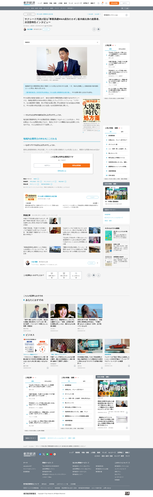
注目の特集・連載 (110, 184)
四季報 (85, 3)
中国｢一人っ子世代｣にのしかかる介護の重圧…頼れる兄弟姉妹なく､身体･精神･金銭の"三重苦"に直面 (62, 359)
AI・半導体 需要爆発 (111, 201)
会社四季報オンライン (48, 469)
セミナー (77, 3)
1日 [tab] (110, 131)
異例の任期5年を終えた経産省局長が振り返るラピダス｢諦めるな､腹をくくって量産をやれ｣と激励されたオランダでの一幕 (106, 405)
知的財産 (57, 488)
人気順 (60, 3)
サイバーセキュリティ (29, 469)
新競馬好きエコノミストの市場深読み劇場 (118, 166)
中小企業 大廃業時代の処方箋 (47, 196)
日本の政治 (112, 175)
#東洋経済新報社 (45, 184)
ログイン (125, 3)
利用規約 (117, 480)
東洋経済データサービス (79, 471)
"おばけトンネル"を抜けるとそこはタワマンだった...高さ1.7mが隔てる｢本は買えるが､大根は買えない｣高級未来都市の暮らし (75, 231)
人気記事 (108, 45)
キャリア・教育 (48, 8)
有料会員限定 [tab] (122, 49)
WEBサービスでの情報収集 (31, 488)
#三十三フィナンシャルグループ (114, 217)
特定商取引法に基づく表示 (69, 488)
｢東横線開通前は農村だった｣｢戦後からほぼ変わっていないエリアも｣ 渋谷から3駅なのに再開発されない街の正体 (35, 250)
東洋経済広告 (99, 466)
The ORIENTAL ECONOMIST (50, 466)
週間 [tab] (122, 131)
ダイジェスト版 (113, 144)
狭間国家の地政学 (119, 257)
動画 (65, 3)
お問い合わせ (107, 488)
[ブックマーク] (94, 29)
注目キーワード (110, 210)
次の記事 (97, 14)
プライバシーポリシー (46, 488)
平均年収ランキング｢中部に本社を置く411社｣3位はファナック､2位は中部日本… (118, 72)
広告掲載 (73, 484)
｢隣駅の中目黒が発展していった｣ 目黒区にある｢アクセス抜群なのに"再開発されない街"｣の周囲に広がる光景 (75, 249)
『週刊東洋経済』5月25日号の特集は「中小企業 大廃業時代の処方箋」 (48, 92)
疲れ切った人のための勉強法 (120, 232)
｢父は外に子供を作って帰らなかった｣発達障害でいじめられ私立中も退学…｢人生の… (118, 54)
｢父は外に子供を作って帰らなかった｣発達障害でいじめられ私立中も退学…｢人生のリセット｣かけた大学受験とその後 (75, 241)
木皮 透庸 (29, 29)
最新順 (46, 3)
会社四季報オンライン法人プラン (82, 469)
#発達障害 (107, 214)
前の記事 (91, 14)
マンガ (71, 3)
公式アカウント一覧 (62, 484)
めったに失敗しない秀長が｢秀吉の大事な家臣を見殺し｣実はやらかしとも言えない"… (118, 90)
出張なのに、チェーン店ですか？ (118, 140)
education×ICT (27, 466)
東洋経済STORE (47, 471)
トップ (40, 3)
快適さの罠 (117, 244)
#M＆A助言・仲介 (34, 181)
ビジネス (27, 8)
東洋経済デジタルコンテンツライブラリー (54, 474)
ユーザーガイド (119, 477)
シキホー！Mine (46, 477)
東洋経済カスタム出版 (102, 469)
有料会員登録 (114, 3)
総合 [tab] (110, 49)
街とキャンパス (113, 153)
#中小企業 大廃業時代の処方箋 (45, 14)
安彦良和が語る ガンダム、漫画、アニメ (118, 162)
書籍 (92, 3)
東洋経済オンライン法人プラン (81, 466)
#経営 (35, 179)
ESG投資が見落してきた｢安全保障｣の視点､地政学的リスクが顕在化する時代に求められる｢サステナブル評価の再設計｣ (90, 360)
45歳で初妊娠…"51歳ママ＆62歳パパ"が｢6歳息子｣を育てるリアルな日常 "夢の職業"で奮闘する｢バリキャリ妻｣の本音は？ (35, 231)
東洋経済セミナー (78, 474)
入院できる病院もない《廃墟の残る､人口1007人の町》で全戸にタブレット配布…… (118, 81)
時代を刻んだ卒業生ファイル (117, 157)
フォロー (46, 29)
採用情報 (51, 484)
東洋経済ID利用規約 (84, 488)
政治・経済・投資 (36, 8)
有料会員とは (62, 170)
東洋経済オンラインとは (111, 15)
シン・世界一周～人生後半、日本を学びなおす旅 (118, 149)
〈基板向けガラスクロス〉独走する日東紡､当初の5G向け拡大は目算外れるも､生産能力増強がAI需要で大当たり (106, 421)
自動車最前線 (112, 171)
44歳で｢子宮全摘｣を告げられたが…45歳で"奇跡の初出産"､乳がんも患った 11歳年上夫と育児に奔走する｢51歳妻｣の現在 (35, 222)
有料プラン (118, 471)
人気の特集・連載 (111, 128)
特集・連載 (53, 3)
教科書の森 (99, 471)
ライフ (57, 8)
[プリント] (98, 29)
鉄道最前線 (112, 135)
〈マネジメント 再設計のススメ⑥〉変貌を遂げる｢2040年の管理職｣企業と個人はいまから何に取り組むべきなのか (35, 359)
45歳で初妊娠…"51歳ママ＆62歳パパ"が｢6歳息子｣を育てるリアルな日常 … (118, 63)
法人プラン (118, 474)
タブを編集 (126, 8)
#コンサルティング (49, 181)
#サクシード (33, 184)
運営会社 (44, 484)
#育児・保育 (108, 220)
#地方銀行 (61, 181)
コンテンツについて (120, 469)
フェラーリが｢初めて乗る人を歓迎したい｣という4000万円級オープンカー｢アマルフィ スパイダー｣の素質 (117, 359)
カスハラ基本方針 (97, 488)
